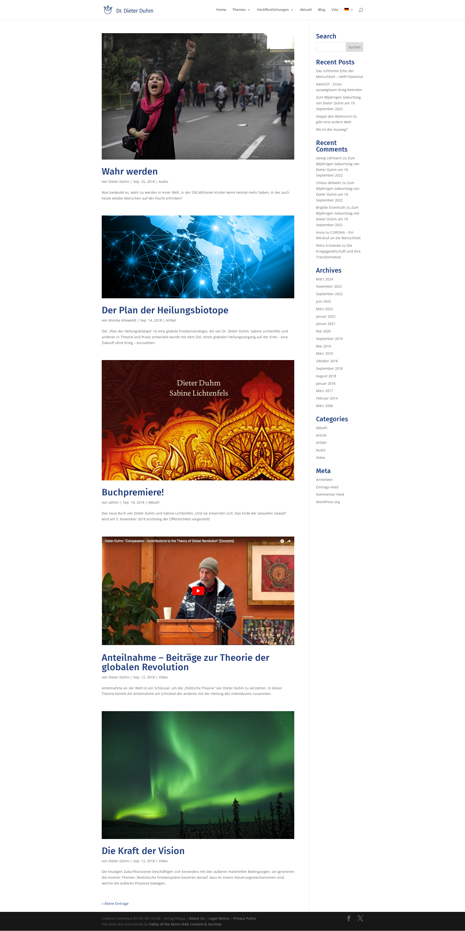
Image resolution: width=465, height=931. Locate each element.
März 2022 (324, 309)
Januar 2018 (325, 383)
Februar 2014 (327, 398)
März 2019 (324, 353)
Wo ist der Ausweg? (332, 129)
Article (321, 435)
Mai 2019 (323, 346)
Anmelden (324, 479)
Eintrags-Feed (327, 487)
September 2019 (329, 338)
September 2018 (329, 368)
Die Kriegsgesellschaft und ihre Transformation (338, 251)
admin (113, 502)
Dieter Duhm (118, 181)
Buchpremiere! (133, 492)
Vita (335, 10)
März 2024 (324, 279)
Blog (321, 10)
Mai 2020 (323, 331)
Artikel (171, 320)
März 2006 (324, 405)
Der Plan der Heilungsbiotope (165, 310)
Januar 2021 (325, 323)
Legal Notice (219, 918)
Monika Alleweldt (122, 320)
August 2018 (326, 376)
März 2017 (324, 390)
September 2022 (329, 294)
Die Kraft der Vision (143, 850)
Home (221, 10)
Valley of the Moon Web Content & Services (185, 924)
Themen (239, 10)
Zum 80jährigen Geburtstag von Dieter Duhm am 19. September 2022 (338, 103)
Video (163, 677)
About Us (197, 918)
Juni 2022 (323, 301)
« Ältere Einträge (115, 903)
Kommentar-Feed (330, 494)
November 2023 (329, 286)
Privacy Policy (244, 918)
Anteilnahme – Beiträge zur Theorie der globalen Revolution (185, 662)
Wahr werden (130, 171)
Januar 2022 (325, 316)
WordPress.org (328, 502)
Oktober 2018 (327, 361)
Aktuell (306, 10)
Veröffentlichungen (273, 10)
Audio (163, 181)
